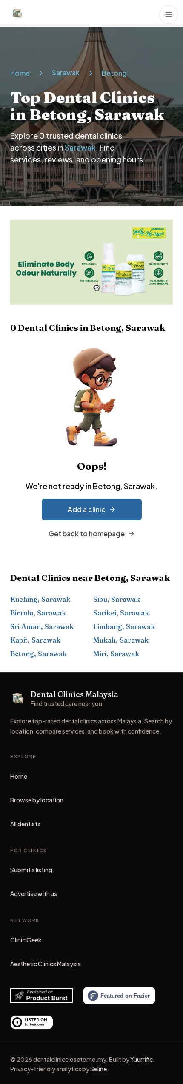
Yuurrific (141, 1059)
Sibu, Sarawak (116, 599)
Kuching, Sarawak (40, 599)
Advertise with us (33, 893)
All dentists (25, 824)
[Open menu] (168, 14)
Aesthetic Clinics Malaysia (45, 966)
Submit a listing (31, 869)
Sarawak (66, 72)
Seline (98, 1069)
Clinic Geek (26, 942)
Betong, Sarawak (38, 653)
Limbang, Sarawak (124, 626)
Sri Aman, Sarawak (42, 626)
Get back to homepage (87, 533)
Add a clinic (87, 509)
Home (20, 72)
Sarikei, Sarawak (121, 613)
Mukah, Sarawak (121, 640)
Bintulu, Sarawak (38, 613)
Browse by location (36, 800)
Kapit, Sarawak (35, 640)
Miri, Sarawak (116, 653)
